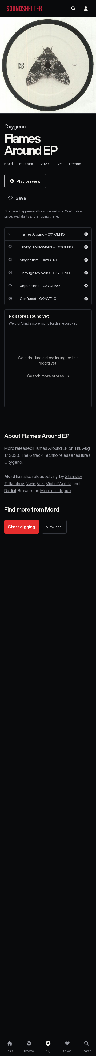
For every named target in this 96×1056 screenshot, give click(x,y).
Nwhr (30, 483)
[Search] (73, 8)
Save (20, 198)
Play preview (29, 181)
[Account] (86, 8)
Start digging (21, 527)
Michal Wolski (58, 483)
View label (54, 527)
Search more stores (45, 376)
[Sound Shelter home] (24, 8)
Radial (10, 490)
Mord (8, 164)
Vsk (40, 483)
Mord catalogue (55, 490)
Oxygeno (15, 126)
